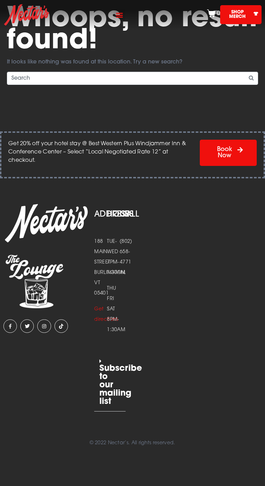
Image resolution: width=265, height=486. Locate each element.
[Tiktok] (61, 326)
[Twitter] (27, 326)
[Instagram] (44, 326)
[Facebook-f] (10, 326)
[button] (119, 15)
